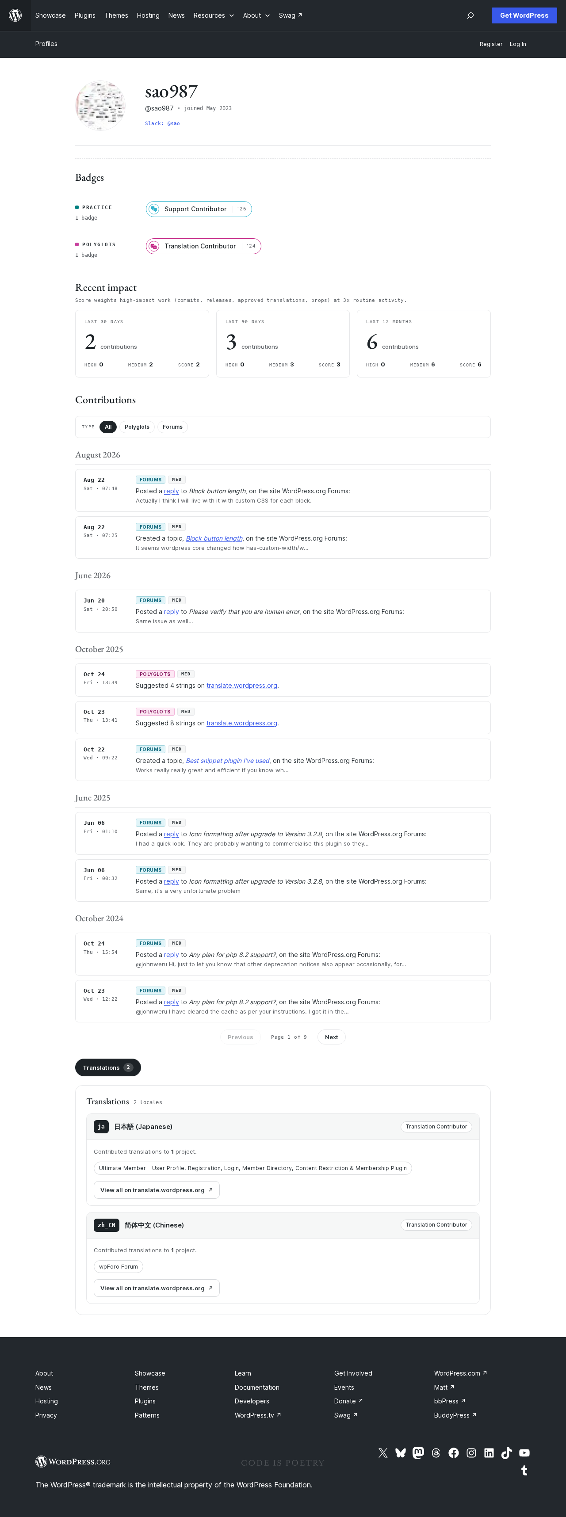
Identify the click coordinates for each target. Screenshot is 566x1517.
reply (171, 491)
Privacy (46, 1415)
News (43, 1387)
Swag (346, 1415)
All (108, 426)
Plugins (145, 1401)
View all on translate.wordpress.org (152, 1189)
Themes (147, 1387)
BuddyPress (455, 1415)
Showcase (150, 1373)
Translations (106, 1067)
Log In (518, 44)
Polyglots (137, 426)
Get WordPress (524, 15)
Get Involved (353, 1373)
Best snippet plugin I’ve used (227, 760)
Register (491, 44)
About (44, 1373)
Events (344, 1387)
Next (331, 1037)
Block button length (214, 538)
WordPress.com (461, 1373)
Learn (243, 1373)
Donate (348, 1401)
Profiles (46, 43)
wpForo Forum (118, 1266)
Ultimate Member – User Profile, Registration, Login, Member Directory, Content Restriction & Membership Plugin (253, 1168)
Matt (444, 1387)
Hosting (46, 1401)
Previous (240, 1037)
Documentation (257, 1387)
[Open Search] (470, 15)
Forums (173, 426)
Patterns (147, 1415)
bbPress (450, 1401)
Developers (252, 1401)
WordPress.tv (258, 1415)
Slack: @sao (162, 123)
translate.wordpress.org (242, 685)
